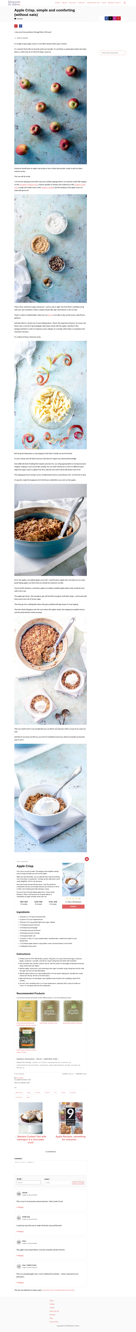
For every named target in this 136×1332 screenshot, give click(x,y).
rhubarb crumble (47, 188)
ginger (28, 1097)
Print (73, 907)
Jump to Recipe (22, 38)
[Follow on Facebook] (107, 18)
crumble (63, 1092)
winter (28, 1082)
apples (28, 1092)
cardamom (37, 1092)
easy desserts (19, 1097)
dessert (16, 1082)
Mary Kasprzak (19, 1078)
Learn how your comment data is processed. (59, 1290)
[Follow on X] (111, 18)
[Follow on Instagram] (115, 18)
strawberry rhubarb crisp (28, 185)
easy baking (72, 1092)
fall (19, 1082)
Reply (21, 1207)
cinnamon (47, 1092)
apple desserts (19, 1092)
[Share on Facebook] (20, 26)
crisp (55, 1092)
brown (50, 315)
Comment (18, 1159)
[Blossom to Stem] (26, 3)
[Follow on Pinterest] (119, 18)
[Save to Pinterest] (16, 26)
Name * (20, 1179)
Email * (48, 1179)
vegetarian (23, 1082)
